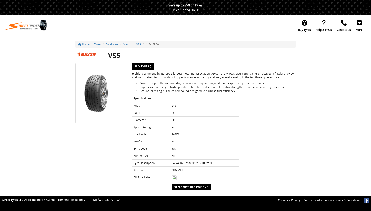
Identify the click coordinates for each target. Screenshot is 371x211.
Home (85, 44)
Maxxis (127, 44)
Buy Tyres (142, 66)
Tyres (97, 44)
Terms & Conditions (347, 200)
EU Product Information (190, 187)
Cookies (283, 200)
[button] (359, 25)
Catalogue (112, 44)
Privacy (295, 200)
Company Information (318, 200)
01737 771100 (111, 200)
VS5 (138, 44)
